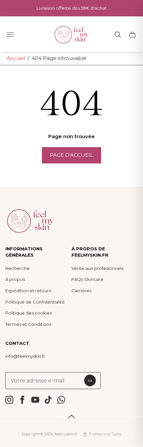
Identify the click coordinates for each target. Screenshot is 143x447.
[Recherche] (117, 34)
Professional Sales (105, 434)
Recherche (17, 268)
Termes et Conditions (28, 324)
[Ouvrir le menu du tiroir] (10, 34)
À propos (15, 279)
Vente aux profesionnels (97, 268)
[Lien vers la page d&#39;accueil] (30, 221)
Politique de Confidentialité (35, 302)
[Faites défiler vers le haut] (71, 416)
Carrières (81, 290)
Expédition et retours (28, 290)
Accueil (16, 58)
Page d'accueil (71, 155)
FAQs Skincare (87, 279)
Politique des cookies (28, 313)
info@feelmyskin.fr (25, 356)
